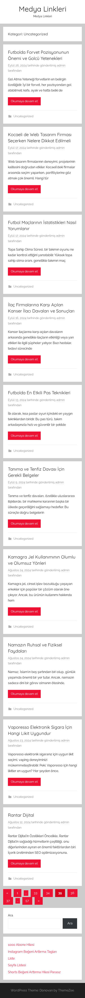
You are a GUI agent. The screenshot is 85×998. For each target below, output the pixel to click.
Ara (10, 915)
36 (72, 893)
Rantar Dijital (21, 815)
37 (8, 901)
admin (61, 65)
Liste (11, 958)
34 (48, 893)
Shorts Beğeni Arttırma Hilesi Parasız (34, 972)
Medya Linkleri (42, 8)
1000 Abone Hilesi (21, 945)
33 (35, 893)
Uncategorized (23, 116)
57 (27, 901)
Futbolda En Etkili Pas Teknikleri (39, 392)
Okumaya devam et (24, 101)
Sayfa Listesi (17, 965)
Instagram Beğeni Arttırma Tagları (32, 952)
